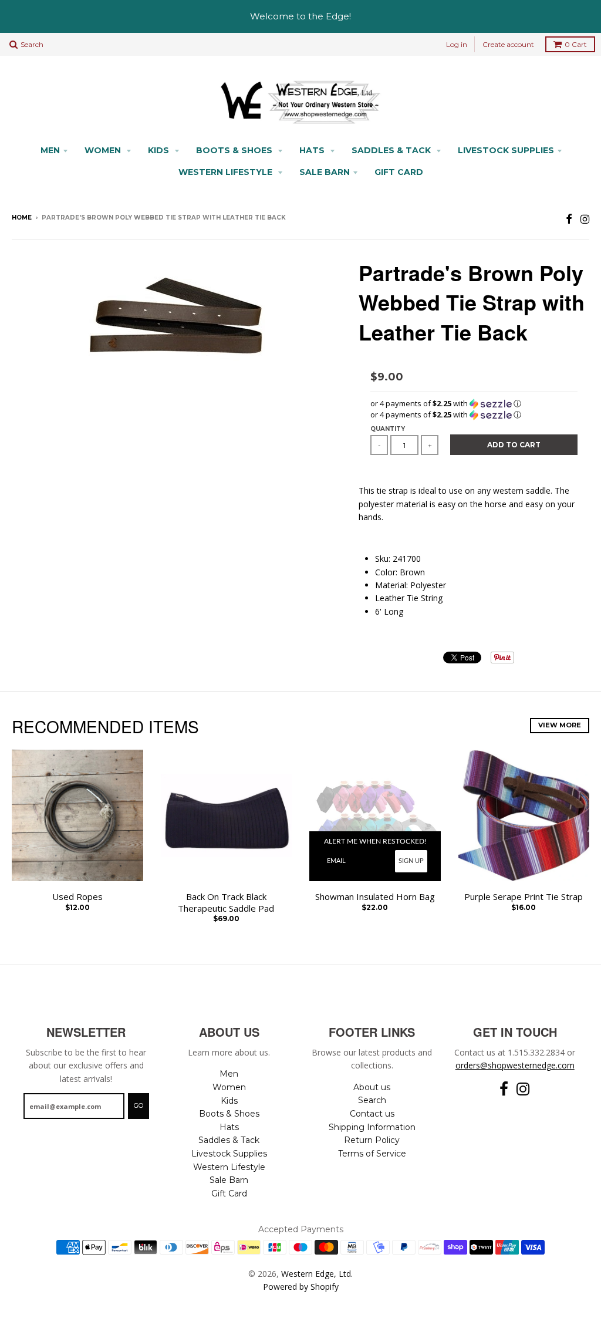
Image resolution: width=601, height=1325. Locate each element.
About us (371, 1087)
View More (559, 725)
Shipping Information (372, 1127)
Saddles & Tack (392, 150)
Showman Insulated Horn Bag (375, 896)
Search (372, 1100)
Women (104, 150)
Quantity (387, 429)
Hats (313, 150)
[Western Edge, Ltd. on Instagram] (584, 218)
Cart (576, 44)
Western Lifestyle (226, 172)
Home (22, 217)
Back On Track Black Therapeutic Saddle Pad (226, 902)
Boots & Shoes (235, 150)
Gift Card (398, 172)
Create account (508, 44)
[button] (474, 403)
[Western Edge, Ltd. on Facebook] (569, 218)
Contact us (372, 1113)
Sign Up (411, 861)
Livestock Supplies (506, 150)
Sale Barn (324, 172)
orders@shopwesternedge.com (515, 1065)
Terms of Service (372, 1153)
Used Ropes (77, 896)
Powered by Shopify (301, 1286)
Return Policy (372, 1140)
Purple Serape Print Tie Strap (523, 896)
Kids (159, 150)
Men (50, 150)
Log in (456, 44)
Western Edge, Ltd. (317, 1273)
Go (138, 1105)
